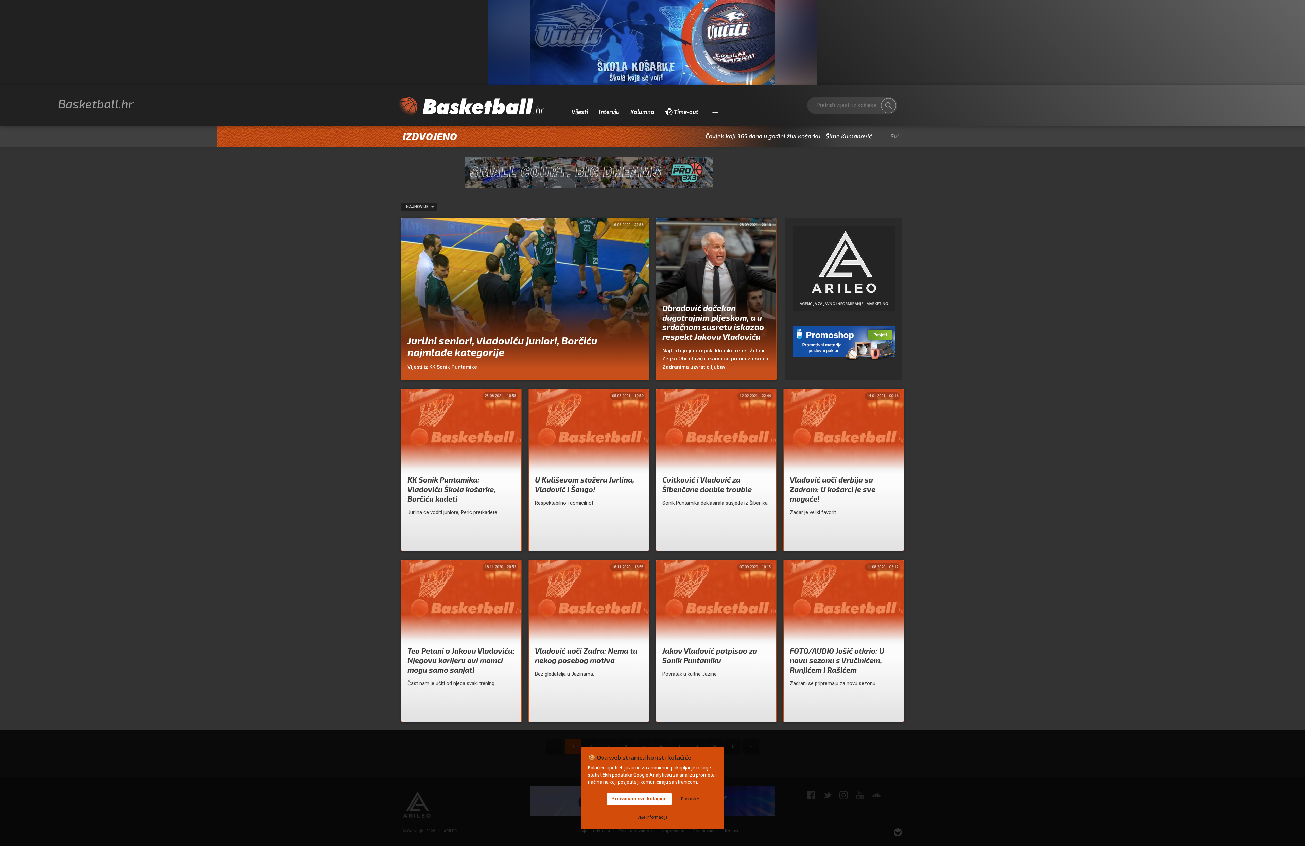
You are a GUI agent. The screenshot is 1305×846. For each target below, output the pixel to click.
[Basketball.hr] (471, 107)
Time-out (686, 111)
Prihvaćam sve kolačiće (639, 799)
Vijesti (580, 111)
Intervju (609, 111)
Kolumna (642, 111)
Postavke (690, 798)
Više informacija (652, 817)
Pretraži (889, 105)
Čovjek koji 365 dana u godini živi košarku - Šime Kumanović (736, 136)
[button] (715, 112)
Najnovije (418, 206)
